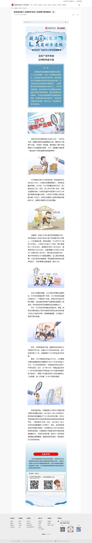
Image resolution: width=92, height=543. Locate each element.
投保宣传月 (29, 523)
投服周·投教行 (29, 525)
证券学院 (35, 5)
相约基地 (59, 5)
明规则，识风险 (51, 525)
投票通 (39, 523)
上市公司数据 (41, 529)
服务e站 (50, 5)
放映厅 (20, 523)
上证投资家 (48, 534)
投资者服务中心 (71, 1)
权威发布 (40, 527)
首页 (31, 5)
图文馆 (20, 8)
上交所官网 (65, 1)
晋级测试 (12, 525)
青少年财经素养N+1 (30, 527)
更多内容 (24, 8)
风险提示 (54, 5)
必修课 (11, 521)
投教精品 (40, 5)
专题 (19, 527)
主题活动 (45, 5)
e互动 (39, 525)
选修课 (11, 523)
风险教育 (49, 521)
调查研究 (64, 5)
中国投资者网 (79, 1)
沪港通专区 (12, 527)
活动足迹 (28, 521)
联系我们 (60, 518)
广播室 (20, 525)
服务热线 (40, 521)
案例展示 (49, 523)
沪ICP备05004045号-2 (50, 541)
